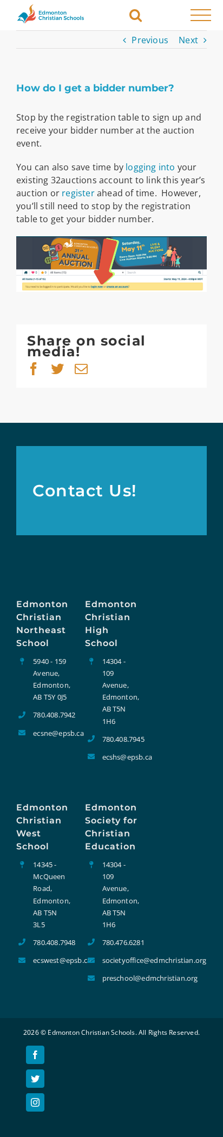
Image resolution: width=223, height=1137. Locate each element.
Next (188, 40)
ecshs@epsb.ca (120, 757)
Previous (150, 40)
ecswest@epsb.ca (51, 960)
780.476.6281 (120, 942)
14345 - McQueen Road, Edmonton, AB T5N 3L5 (51, 894)
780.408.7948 (51, 942)
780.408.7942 (51, 715)
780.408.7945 (120, 739)
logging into (150, 167)
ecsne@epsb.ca (51, 733)
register (78, 193)
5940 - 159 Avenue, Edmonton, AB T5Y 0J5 (51, 679)
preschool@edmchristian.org (120, 978)
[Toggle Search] (135, 14)
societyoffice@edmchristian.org (120, 960)
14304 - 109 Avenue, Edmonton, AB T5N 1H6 (120, 691)
